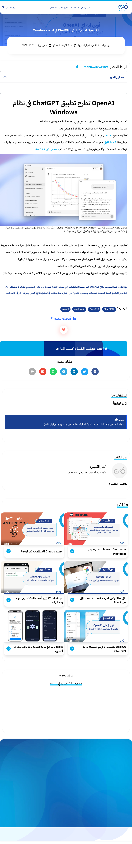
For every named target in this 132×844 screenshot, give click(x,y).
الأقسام (73, 7)
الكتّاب (52, 7)
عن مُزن (80, 7)
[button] (5, 77)
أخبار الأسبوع (98, 466)
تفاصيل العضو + (118, 484)
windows (78, 309)
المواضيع (67, 7)
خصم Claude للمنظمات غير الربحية (41, 551)
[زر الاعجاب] (64, 330)
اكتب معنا (59, 7)
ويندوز (64, 309)
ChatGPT (108, 309)
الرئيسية (87, 7)
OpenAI (93, 309)
